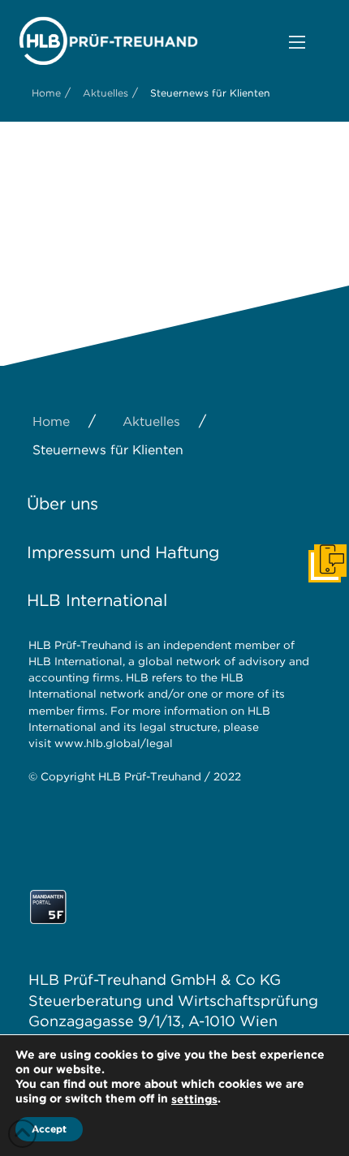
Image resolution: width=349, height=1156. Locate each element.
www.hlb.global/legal (113, 743)
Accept (49, 1129)
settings (194, 1099)
